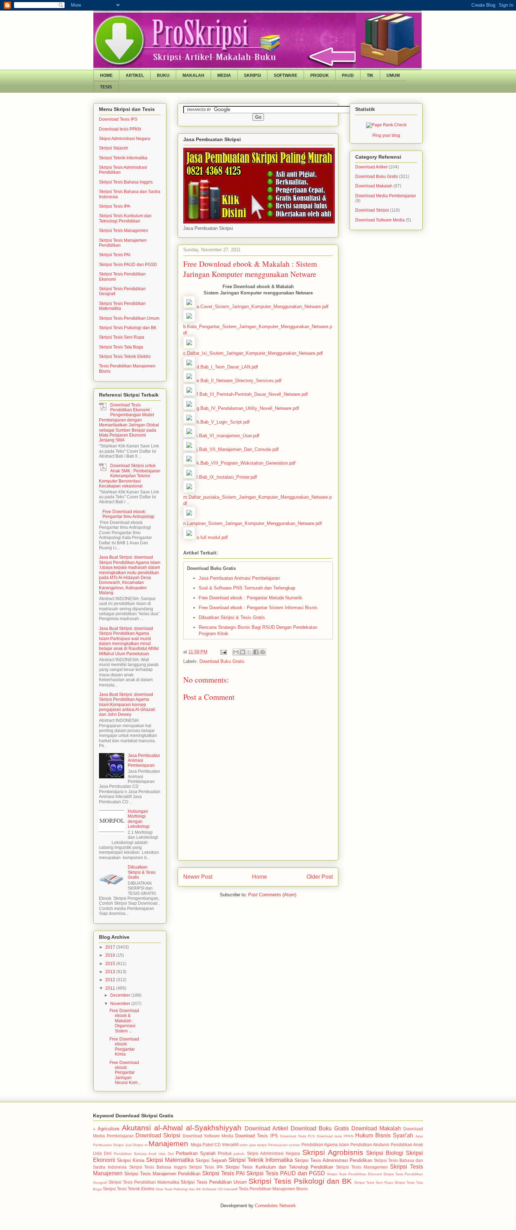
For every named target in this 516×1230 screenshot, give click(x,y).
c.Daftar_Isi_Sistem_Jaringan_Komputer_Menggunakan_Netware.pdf (253, 353)
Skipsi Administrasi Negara (124, 138)
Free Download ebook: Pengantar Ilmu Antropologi (128, 514)
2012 (110, 979)
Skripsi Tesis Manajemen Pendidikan (162, 1173)
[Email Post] (223, 651)
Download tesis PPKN (120, 129)
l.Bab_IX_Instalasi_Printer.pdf (227, 477)
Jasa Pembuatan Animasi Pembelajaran (239, 578)
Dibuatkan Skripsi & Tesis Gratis (232, 617)
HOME (106, 75)
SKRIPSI (252, 75)
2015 (110, 963)
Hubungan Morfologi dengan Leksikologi (139, 819)
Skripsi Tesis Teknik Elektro (125, 356)
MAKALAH (193, 75)
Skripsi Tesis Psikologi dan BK (128, 327)
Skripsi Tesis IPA (114, 206)
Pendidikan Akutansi (369, 1144)
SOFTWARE (285, 75)
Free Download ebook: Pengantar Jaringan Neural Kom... (125, 1072)
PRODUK (319, 75)
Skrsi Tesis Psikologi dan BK (178, 1189)
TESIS (106, 87)
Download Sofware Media (380, 220)
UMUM (393, 75)
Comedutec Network (275, 1205)
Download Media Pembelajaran (385, 195)
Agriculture (108, 1128)
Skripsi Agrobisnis (332, 1152)
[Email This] (235, 652)
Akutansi (136, 1128)
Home (259, 877)
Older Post (319, 877)
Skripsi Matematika (170, 1160)
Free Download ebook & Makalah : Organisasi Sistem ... (124, 1020)
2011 (110, 988)
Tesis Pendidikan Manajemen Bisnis (273, 1188)
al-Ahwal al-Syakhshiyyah (198, 1128)
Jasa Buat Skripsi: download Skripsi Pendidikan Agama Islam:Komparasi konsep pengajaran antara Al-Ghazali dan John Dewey (127, 704)
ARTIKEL (135, 75)
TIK (370, 75)
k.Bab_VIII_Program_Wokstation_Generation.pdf (246, 463)
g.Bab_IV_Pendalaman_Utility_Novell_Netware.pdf (248, 408)
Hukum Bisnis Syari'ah (384, 1135)
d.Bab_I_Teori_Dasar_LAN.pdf (227, 367)
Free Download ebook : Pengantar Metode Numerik (250, 597)
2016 (110, 955)
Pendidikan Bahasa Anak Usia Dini (144, 1154)
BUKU (163, 75)
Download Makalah (373, 186)
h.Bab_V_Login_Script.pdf (223, 422)
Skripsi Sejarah (113, 148)
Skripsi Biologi (384, 1153)
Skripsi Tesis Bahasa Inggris (126, 182)
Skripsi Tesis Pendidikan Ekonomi (354, 1174)
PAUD (348, 75)
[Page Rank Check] (386, 124)
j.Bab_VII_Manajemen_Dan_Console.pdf (238, 449)
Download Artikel (371, 167)
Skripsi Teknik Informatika (123, 157)
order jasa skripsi (253, 1145)
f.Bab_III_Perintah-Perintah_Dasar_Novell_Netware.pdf (252, 394)
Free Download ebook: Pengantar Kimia (124, 1047)
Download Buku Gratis (222, 661)
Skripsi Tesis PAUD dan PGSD (128, 264)
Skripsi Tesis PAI (114, 254)
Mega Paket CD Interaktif (214, 1144)
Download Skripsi (372, 210)
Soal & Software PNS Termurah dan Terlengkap (247, 588)
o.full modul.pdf (212, 537)
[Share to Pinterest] (262, 652)
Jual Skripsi (134, 1145)
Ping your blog (386, 135)
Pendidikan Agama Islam (325, 1144)
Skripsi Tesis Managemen (123, 230)
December (120, 995)
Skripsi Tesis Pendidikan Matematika (143, 1182)
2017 (110, 947)
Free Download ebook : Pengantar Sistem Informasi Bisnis (258, 607)
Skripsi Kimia (130, 1160)
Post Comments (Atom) (272, 894)
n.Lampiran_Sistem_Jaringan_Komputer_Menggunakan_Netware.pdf (252, 523)
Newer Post (197, 877)
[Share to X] (249, 652)
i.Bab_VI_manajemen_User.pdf (228, 435)
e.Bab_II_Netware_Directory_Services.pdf (239, 380)
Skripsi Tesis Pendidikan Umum (129, 318)
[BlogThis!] (242, 652)
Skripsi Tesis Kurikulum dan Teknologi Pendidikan (125, 218)
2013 (110, 971)
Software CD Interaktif (220, 1189)
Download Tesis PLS (297, 1136)
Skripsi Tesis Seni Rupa (121, 337)
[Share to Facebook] (255, 652)
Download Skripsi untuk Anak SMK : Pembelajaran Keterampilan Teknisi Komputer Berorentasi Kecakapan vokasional (129, 475)
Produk (225, 1153)
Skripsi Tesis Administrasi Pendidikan (333, 1160)
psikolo (239, 1154)
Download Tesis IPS (118, 119)
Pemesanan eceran (284, 1145)
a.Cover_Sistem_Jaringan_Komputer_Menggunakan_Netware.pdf (263, 306)
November (120, 1003)
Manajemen (168, 1143)
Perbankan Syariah (196, 1153)
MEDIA (224, 75)
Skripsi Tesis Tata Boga (121, 347)
